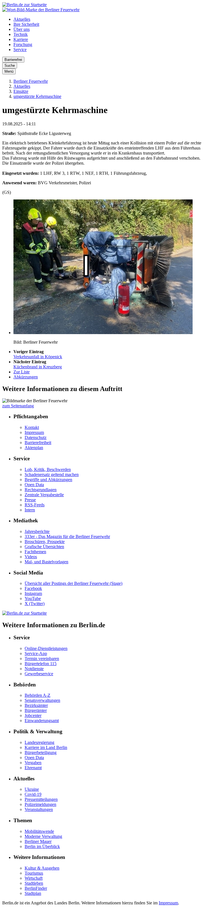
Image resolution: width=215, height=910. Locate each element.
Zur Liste (21, 371)
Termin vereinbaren (42, 658)
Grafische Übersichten (44, 546)
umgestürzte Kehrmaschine (37, 96)
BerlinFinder (36, 888)
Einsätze (20, 91)
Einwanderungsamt (42, 720)
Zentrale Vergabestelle (44, 494)
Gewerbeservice (39, 673)
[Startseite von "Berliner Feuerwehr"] (41, 9)
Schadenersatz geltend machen (52, 474)
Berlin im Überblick (42, 846)
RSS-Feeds (35, 504)
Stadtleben (34, 883)
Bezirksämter (36, 705)
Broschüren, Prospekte (45, 541)
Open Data (34, 484)
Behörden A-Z (37, 695)
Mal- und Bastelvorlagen (46, 561)
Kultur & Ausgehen (42, 868)
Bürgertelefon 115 (41, 663)
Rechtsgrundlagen (41, 489)
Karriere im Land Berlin (46, 747)
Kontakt (32, 427)
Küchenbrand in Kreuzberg (37, 366)
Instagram (33, 593)
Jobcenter (33, 715)
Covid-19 (33, 794)
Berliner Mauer (38, 841)
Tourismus (34, 873)
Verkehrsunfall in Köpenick (37, 356)
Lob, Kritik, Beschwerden (48, 469)
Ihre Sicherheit (26, 24)
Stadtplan (33, 893)
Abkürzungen (25, 376)
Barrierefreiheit (38, 442)
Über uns (21, 29)
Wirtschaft (34, 878)
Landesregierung (39, 742)
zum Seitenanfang (18, 405)
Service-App (36, 653)
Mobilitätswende (39, 831)
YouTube (33, 598)
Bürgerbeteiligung (41, 752)
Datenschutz (35, 437)
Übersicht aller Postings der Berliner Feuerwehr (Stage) (73, 583)
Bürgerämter (36, 710)
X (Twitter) (35, 603)
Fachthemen (35, 551)
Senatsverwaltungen (42, 700)
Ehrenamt (33, 767)
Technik (20, 34)
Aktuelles (21, 19)
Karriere (20, 39)
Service (20, 49)
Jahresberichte (37, 531)
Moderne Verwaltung (43, 836)
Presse (30, 499)
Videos (31, 556)
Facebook (33, 588)
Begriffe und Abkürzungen (48, 479)
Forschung (22, 44)
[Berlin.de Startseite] (24, 4)
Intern (30, 509)
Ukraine (32, 789)
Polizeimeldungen (40, 804)
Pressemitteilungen (41, 799)
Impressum (34, 432)
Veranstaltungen (39, 809)
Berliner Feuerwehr (30, 81)
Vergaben (33, 762)
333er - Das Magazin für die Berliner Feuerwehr (67, 536)
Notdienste (34, 668)
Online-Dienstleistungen (46, 648)
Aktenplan (34, 447)
